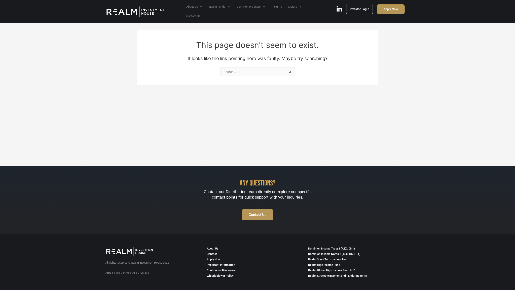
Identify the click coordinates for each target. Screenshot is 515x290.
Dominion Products (249, 6)
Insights (277, 6)
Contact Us (193, 16)
